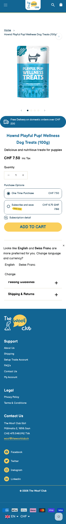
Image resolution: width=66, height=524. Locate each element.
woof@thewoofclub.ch (16, 438)
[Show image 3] (35, 110)
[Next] (44, 110)
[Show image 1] (27, 110)
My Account (10, 377)
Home (7, 30)
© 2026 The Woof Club (33, 490)
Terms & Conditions (15, 403)
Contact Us (10, 371)
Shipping (9, 353)
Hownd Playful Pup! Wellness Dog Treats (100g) (31, 34)
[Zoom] (59, 36)
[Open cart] (60, 5)
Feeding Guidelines (21, 282)
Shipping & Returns (21, 294)
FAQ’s (7, 365)
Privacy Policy (11, 397)
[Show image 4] (38, 110)
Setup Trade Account (16, 359)
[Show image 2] (31, 110)
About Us (9, 348)
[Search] (52, 5)
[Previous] (21, 110)
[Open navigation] (5, 5)
